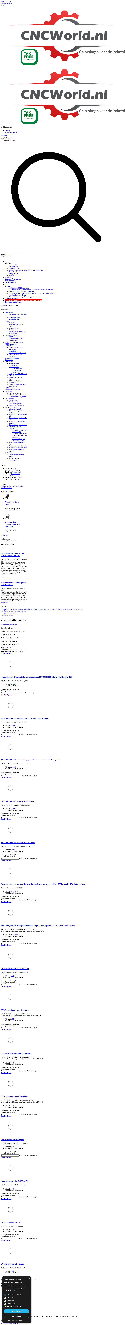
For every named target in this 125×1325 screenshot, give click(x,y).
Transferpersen (9, 398)
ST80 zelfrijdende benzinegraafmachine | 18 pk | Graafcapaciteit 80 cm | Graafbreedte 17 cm (38, 926)
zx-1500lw (8, 611)
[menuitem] (58, 268)
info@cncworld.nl (6, 3)
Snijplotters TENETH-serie (17, 395)
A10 (73, 609)
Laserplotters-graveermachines (14, 366)
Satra (48, 609)
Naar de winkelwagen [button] (28, 693)
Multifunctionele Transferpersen (14, 401)
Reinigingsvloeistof (15, 409)
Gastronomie (9, 346)
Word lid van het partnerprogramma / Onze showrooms (26, 270)
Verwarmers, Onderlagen (16, 405)
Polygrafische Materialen (12, 389)
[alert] (16, 1299)
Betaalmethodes (13, 267)
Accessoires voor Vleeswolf (17, 353)
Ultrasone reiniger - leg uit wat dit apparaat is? (23, 297)
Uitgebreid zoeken (6, 256)
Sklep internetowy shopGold (9, 1323)
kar (14, 609)
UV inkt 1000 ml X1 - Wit (11, 1223)
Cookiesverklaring (14, 268)
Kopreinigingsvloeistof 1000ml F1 (14, 1181)
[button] (16, 1320)
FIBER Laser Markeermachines (14, 342)
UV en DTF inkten (14, 328)
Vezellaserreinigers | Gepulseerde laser (15, 318)
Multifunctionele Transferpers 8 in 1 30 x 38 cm (12, 524)
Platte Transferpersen (15, 404)
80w (21, 609)
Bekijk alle (4, 535)
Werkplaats (8, 453)
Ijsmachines (12, 351)
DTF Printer (12, 323)
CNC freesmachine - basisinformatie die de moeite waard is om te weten (31, 290)
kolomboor (10, 615)
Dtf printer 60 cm (16, 611)
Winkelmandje (5, 539)
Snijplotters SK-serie (15, 393)
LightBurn (53, 609)
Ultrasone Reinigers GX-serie (18, 425)
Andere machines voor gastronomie (16, 348)
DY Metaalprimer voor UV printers (15, 1010)
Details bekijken (6, 653)
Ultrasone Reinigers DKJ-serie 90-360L (18, 439)
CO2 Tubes (12, 382)
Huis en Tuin (9, 360)
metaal (9, 609)
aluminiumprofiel (67, 609)
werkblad (34, 609)
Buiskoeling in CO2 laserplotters (19, 288)
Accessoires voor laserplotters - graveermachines (17, 370)
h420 (29, 609)
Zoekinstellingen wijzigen (9, 625)
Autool (13, 684)
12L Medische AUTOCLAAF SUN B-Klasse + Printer (12, 555)
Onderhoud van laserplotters (17, 295)
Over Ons (12, 275)
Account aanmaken (11, 132)
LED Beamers (9, 388)
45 (22, 651)
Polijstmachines (42, 609)
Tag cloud (4, 606)
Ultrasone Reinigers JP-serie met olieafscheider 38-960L (19, 435)
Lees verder (17, 1291)
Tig (3, 609)
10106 (5, 615)
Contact (3, 465)
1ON (12, 976)
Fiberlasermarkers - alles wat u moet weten (22, 291)
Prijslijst (3, 484)
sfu (61, 609)
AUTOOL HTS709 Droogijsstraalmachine (18, 843)
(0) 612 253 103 (6, 1)
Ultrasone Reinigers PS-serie (17, 446)
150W (58, 609)
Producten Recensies (7, 491)
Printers (7, 321)
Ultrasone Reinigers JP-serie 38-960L (19, 431)
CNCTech (14, 891)
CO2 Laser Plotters (14, 381)
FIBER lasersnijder (11, 344)
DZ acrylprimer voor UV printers (14, 1096)
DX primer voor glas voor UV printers (16, 1053)
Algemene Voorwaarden (16, 265)
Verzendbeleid (13, 272)
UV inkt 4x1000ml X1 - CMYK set (15, 969)
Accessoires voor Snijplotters (17, 397)
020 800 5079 (9, 475)
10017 (25, 609)
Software (11, 375)
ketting (77, 609)
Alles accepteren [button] (17, 1311)
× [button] (29, 1278)
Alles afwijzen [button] (17, 1316)
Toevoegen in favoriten (8, 691)
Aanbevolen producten (8, 544)
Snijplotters (8, 391)
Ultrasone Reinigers (11, 407)
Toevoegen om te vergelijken (10, 689)
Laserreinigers (9, 312)
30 (20, 651)
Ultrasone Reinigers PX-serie (18, 447)
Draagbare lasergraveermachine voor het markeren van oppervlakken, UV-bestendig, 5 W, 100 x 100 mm (43, 884)
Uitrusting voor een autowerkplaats (15, 459)
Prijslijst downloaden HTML (10, 486)
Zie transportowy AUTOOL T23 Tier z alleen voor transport (25, 718)
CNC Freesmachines (11, 335)
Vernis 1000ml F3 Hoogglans (12, 1140)
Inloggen (7, 130)
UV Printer (12, 330)
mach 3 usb (7, 613)
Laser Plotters (9, 361)
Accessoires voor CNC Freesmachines (16, 339)
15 (19, 651)
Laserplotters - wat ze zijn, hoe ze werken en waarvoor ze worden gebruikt (32, 293)
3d (27, 609)
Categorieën (4, 309)
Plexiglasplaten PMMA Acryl (18, 374)
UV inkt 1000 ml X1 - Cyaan (12, 1264)
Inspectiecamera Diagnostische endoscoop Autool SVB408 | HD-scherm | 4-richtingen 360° (37, 677)
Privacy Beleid (13, 274)
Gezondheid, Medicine (12, 358)
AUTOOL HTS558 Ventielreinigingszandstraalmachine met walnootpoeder (31, 760)
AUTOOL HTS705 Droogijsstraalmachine (18, 801)
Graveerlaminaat (14, 363)
